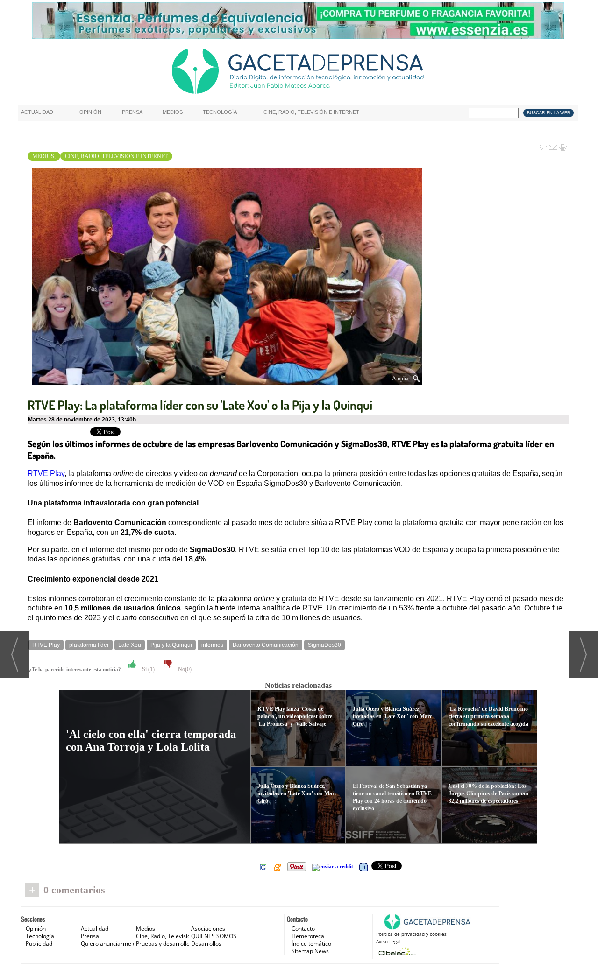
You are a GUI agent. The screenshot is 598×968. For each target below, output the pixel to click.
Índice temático (311, 943)
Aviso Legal (388, 941)
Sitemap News (310, 951)
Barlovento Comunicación (266, 645)
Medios (173, 112)
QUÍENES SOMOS (213, 936)
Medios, (44, 156)
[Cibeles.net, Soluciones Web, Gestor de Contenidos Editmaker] (396, 951)
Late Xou (129, 645)
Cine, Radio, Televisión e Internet (311, 112)
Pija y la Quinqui (171, 645)
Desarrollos (206, 943)
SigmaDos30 (324, 645)
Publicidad (39, 943)
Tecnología (220, 112)
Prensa (132, 112)
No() (184, 669)
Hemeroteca (308, 936)
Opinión (90, 112)
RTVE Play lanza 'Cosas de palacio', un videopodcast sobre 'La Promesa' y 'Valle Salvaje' (294, 716)
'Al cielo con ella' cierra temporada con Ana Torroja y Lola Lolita (151, 740)
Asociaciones (208, 929)
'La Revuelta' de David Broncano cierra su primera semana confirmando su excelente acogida (488, 716)
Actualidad (37, 112)
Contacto (303, 929)
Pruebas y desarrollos (164, 943)
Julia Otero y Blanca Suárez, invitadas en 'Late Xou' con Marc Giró (297, 793)
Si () (148, 669)
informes (212, 645)
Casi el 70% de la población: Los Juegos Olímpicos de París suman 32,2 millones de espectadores (488, 793)
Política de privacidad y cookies (411, 934)
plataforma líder (89, 645)
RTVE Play (46, 473)
